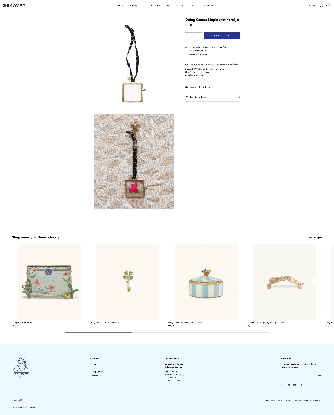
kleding (133, 5)
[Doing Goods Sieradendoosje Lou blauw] (206, 282)
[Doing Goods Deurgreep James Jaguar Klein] (284, 282)
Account (312, 5)
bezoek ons (208, 5)
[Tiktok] (301, 384)
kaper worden (271, 400)
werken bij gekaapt (284, 400)
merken (179, 5)
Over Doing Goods (197, 97)
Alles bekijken (315, 237)
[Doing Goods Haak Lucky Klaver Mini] (128, 282)
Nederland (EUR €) (19, 400)
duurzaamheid (96, 375)
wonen (121, 5)
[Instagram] (288, 384)
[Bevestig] (319, 375)
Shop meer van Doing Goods (197, 87)
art (144, 5)
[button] (19, 281)
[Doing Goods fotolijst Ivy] (49, 282)
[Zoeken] (321, 5)
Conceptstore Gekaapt (27, 407)
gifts (168, 5)
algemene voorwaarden (312, 400)
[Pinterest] (294, 384)
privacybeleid (297, 400)
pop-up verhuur (96, 371)
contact (93, 363)
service (93, 367)
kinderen (155, 5)
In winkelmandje (222, 36)
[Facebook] (282, 384)
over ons (193, 5)
